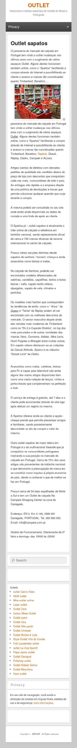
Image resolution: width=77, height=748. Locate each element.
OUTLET (38, 5)
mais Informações (43, 702)
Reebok (42, 154)
